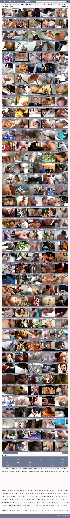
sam (43, 491)
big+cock (62, 505)
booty (12, 505)
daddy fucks (18, 4)
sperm (4, 493)
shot (48, 491)
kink (9, 496)
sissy (23, 491)
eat (53, 493)
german (45, 490)
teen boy (12, 494)
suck (52, 496)
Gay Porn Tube (35, 512)
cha (9, 491)
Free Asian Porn (30, 512)
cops (30, 496)
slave (63, 499)
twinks (26, 502)
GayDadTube (64, 468)
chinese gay (28, 505)
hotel (33, 496)
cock (11, 491)
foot (55, 490)
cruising (10, 493)
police (7, 499)
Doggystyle (29, 462)
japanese (17, 494)
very (12, 493)
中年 (18, 502)
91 (15, 452)
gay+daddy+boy (39, 499)
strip (12, 499)
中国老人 (20, 499)
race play (44, 505)
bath (18, 491)
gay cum (60, 496)
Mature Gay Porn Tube (12, 468)
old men (40, 494)
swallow (40, 490)
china (15, 499)
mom (22, 499)
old (52, 491)
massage (15, 490)
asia (58, 490)
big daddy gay (9, 490)
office (25, 499)
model (30, 488)
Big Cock (18, 457)
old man (37, 505)
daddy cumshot (59, 4)
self (60, 502)
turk (27, 499)
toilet (62, 493)
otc (64, 496)
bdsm (65, 494)
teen (24, 496)
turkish (31, 490)
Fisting (40, 462)
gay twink (21, 494)
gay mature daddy (61, 488)
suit (14, 494)
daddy (60, 494)
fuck (63, 491)
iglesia (15, 505)
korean (59, 502)
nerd (17, 499)
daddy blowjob (34, 4)
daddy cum (8, 494)
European (29, 465)
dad (62, 496)
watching (4, 505)
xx (46, 493)
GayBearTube (35, 468)
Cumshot (29, 457)
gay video (63, 4)
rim (35, 490)
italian (21, 490)
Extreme (40, 457)
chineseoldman (19, 505)
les (66, 493)
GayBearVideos (30, 468)
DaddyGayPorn (46, 471)
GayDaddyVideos (46, 468)
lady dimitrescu (53, 505)
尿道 (56, 502)
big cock (44, 493)
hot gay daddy (27, 490)
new (28, 494)
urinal (13, 502)
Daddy (29, 459)
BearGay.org (42, 471)
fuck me (7, 505)
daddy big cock (54, 4)
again (28, 491)
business (23, 502)
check (32, 491)
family (2, 502)
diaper (59, 491)
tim (28, 502)
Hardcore (51, 465)
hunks (63, 494)
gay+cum (33, 502)
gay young (31, 494)
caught (10, 499)
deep (51, 493)
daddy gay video (39, 488)
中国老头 (30, 499)
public (48, 499)
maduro (45, 496)
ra (37, 494)
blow (7, 491)
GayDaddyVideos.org (40, 468)
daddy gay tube (34, 488)
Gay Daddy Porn (6, 468)
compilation (66, 490)
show (50, 491)
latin (34, 491)
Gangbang (51, 457)
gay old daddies (39, 4)
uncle (66, 496)
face (52, 499)
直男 (34, 505)
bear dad (52, 494)
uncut (3, 499)
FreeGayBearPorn (24, 471)
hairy (47, 490)
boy (50, 496)
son (63, 490)
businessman (39, 502)
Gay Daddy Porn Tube (24, 468)
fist (30, 491)
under (48, 493)
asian (37, 496)
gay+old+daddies (13, 496)
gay (58, 494)
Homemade (62, 457)
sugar (33, 493)
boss (20, 493)
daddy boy (30, 4)
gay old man (20, 488)
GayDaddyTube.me (59, 468)
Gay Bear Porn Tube (52, 471)
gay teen (25, 494)
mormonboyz (4, 496)
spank (5, 491)
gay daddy (6, 4)
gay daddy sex (10, 4)
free (55, 493)
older (17, 488)
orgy (42, 490)
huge (58, 499)
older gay (43, 494)
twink (46, 494)
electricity (24, 505)
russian (4, 488)
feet (39, 493)
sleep (47, 488)
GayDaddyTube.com (36, 471)
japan (33, 499)
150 (62, 502)
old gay (27, 496)
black (53, 490)
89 (12, 452)
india (19, 496)
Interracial (62, 459)
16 (42, 496)
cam (54, 491)
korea (24, 488)
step (65, 502)
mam (46, 491)
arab (37, 490)
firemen (61, 499)
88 (10, 452)
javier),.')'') (40, 505)
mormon (50, 502)
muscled (50, 490)
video (61, 490)
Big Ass (8, 465)
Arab (7, 459)
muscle (7, 493)
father (67, 502)
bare (3, 491)
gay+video (40, 496)
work (56, 491)
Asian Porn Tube (66, 510)
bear (12, 490)
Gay (51, 459)
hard (16, 493)
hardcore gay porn (49, 4)
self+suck (32, 505)
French (40, 465)
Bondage (18, 462)
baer (10, 505)
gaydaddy (11, 488)
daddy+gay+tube (6, 502)
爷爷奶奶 (53, 502)
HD (51, 462)
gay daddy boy (4, 490)
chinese (24, 490)
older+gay (65, 505)
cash (48, 494)
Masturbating (62, 462)
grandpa (14, 488)
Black (18, 459)
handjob (43, 502)
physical (11, 502)
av (5, 499)
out (13, 491)
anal (37, 493)
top (47, 502)
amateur (66, 491)
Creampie (18, 465)
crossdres (59, 493)
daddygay (26, 488)
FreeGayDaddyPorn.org (18, 471)
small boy (56, 496)
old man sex (26, 4)
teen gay (5, 494)
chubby (18, 490)
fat (33, 490)
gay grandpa (7, 488)
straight (26, 491)
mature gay (22, 4)
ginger (35, 499)
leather (21, 496)
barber (48, 496)
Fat (40, 459)
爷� (30, 502)
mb (41, 493)
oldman (66, 499)
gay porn (14, 4)
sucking (45, 499)
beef (18, 493)
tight (20, 491)
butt (37, 491)
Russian (62, 465)
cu (28, 496)
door (28, 493)
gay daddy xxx (56, 488)
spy (50, 499)
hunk (30, 493)
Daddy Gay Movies (30, 471)
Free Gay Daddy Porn (5, 471)
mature (23, 493)
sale (42, 499)
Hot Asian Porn (25, 512)
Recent (67, 6)
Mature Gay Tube (18, 510)
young (16, 491)
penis (39, 491)
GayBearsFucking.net (58, 471)
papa (8, 496)
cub (54, 499)
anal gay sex (44, 4)
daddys (26, 493)
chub (61, 491)
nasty (16, 502)
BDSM (8, 462)
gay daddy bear (44, 488)
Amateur (7, 457)
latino (20, 502)
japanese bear (48, 505)
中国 (56, 499)
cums (45, 502)
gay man (56, 494)
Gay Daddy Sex (61, 510)
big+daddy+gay (58, 505)
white (41, 491)
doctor (35, 493)
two (64, 493)
